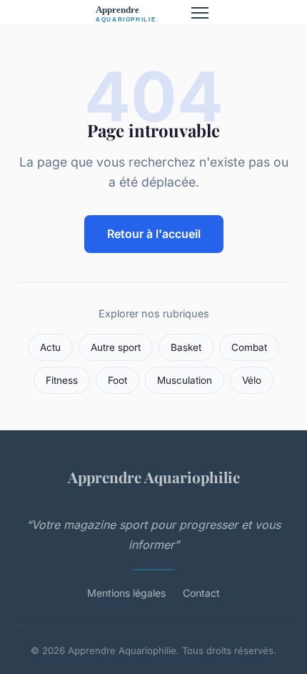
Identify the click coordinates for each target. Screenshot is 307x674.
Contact (201, 593)
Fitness (62, 380)
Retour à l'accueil (154, 234)
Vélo (251, 380)
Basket (186, 347)
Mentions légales (126, 593)
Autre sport (116, 347)
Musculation (184, 380)
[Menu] (200, 12)
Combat (249, 347)
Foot (117, 380)
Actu (50, 347)
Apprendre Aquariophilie (154, 477)
